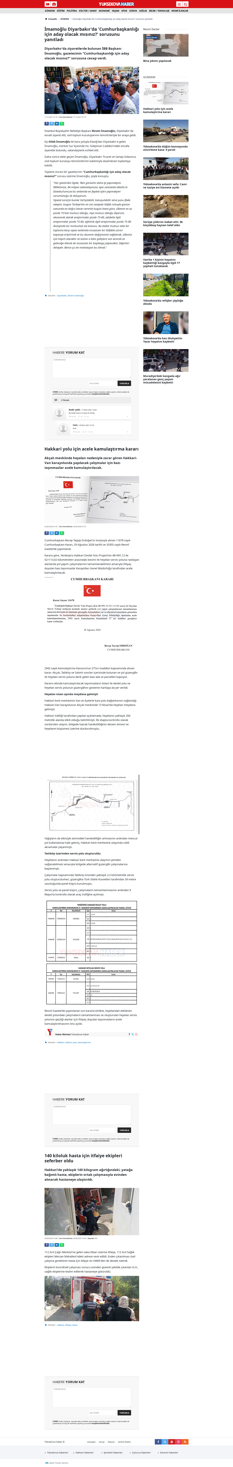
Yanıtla (73, 416)
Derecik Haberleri (169, 1452)
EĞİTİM (61, 10)
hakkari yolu (71, 1042)
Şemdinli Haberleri (113, 1452)
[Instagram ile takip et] (136, 1034)
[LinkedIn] (57, 123)
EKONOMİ (104, 10)
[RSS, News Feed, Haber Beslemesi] (185, 1442)
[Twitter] (51, 123)
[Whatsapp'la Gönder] (62, 123)
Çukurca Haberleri (141, 1452)
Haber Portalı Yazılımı (58, 1463)
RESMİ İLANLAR (180, 10)
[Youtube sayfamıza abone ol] (171, 1442)
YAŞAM (115, 10)
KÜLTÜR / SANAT (88, 10)
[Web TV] (47, 4)
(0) (81, 416)
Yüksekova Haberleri (57, 1452)
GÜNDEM (50, 10)
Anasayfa (52, 19)
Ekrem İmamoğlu (76, 295)
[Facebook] (46, 123)
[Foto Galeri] (54, 4)
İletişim (111, 1442)
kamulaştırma (84, 1042)
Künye (101, 1442)
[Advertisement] (22, 53)
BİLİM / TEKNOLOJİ (159, 10)
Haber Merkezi (63, 1034)
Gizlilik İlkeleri (124, 1442)
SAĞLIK (143, 10)
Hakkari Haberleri (85, 1452)
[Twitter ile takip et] (132, 1034)
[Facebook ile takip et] (129, 1034)
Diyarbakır (62, 295)
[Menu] (179, 4)
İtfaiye (68, 1325)
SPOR (124, 10)
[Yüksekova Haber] (116, 4)
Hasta (74, 1325)
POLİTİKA (72, 10)
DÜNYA (133, 10)
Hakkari (60, 1042)
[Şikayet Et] (127, 416)
